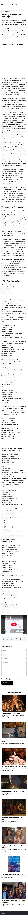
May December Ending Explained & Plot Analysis (12, 846)
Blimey (14, 4)
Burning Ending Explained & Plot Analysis (12, 713)
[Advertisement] (14, 61)
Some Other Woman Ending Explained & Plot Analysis (13, 740)
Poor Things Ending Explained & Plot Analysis (13, 766)
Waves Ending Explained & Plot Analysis (12, 874)
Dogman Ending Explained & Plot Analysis (12, 791)
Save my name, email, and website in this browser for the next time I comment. (14, 678)
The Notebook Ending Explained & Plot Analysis (11, 818)
